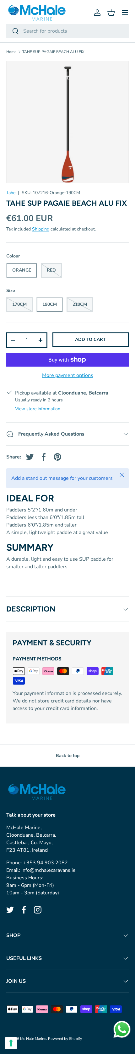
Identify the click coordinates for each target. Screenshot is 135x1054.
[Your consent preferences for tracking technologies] (11, 1043)
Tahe (10, 193)
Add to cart (90, 339)
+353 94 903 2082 (45, 862)
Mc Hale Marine (33, 1038)
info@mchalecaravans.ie (48, 870)
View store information (37, 409)
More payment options (67, 375)
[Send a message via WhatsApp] (122, 1029)
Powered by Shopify (65, 1038)
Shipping (40, 229)
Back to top (67, 756)
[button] (111, 12)
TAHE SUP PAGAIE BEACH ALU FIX (53, 52)
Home (11, 52)
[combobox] (67, 31)
